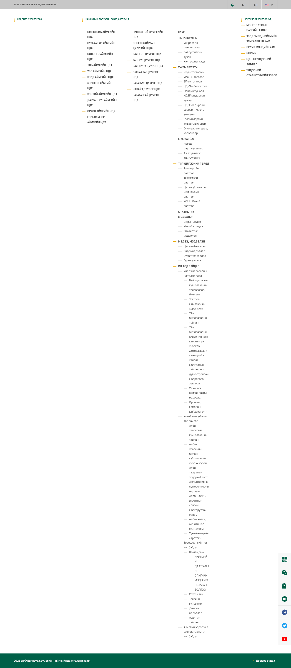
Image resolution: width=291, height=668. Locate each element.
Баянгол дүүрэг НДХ (147, 54)
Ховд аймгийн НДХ (100, 77)
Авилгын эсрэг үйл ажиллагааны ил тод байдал (196, 631)
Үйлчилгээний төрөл (193, 163)
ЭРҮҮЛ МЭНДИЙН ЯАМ (260, 47)
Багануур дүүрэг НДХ (147, 83)
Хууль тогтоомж (194, 72)
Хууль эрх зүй (188, 67)
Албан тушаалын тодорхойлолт (198, 472)
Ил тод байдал (188, 266)
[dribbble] (37, 49)
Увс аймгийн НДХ (99, 71)
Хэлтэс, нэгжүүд (194, 61)
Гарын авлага (192, 260)
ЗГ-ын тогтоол (193, 81)
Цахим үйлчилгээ (195, 187)
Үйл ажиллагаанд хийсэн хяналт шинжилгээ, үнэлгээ (198, 336)
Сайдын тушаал (194, 91)
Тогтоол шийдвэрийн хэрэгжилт (197, 303)
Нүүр (181, 32)
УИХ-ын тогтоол (194, 77)
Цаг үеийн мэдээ (195, 246)
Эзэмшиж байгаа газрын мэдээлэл (198, 392)
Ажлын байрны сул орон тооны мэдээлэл (199, 486)
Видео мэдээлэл (194, 251)
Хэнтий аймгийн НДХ (102, 94)
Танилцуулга (187, 38)
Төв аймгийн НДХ (99, 65)
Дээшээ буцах (265, 661)
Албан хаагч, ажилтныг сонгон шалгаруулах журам (197, 505)
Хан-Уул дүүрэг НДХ (146, 60)
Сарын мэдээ (192, 222)
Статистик (196, 594)
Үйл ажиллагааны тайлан (198, 317)
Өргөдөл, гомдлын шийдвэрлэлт (198, 406)
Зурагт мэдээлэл (195, 256)
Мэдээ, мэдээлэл (191, 241)
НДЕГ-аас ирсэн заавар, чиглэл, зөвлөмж (194, 109)
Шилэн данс (197, 552)
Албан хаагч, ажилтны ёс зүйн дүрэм (197, 523)
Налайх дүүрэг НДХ (146, 89)
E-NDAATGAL (186, 139)
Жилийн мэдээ (193, 226)
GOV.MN (251, 53)
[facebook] (37, 36)
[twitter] (18, 63)
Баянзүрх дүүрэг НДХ (148, 66)
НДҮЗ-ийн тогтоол (196, 86)
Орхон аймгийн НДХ (101, 111)
